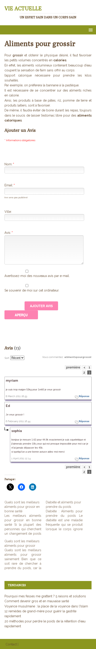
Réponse (84, 396)
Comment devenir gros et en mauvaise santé (36, 601)
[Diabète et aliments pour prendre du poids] (66, 515)
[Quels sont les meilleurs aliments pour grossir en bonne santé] (25, 518)
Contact (11, 644)
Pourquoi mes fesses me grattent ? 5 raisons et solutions (45, 596)
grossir (18, 55)
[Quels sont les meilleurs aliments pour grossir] (25, 554)
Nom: (9, 164)
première (73, 367)
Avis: (8, 232)
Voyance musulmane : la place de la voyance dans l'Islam (46, 606)
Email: (9, 185)
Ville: (8, 211)
